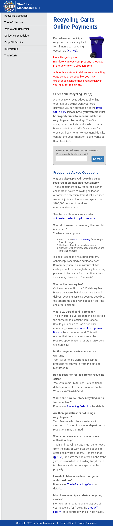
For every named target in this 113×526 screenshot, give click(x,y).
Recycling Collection (79, 406)
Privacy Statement (87, 523)
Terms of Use (67, 523)
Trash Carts (11, 55)
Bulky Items (11, 48)
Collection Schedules (16, 35)
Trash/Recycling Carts (80, 484)
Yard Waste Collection (17, 29)
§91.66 (72, 50)
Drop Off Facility (81, 239)
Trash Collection (13, 22)
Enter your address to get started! (77, 152)
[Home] (29, 6)
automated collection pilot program (74, 218)
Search (97, 159)
